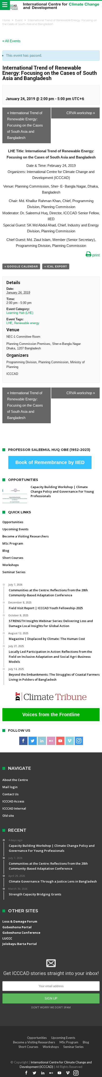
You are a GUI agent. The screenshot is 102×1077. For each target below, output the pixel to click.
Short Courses (12, 558)
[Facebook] (23, 741)
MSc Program (12, 543)
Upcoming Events (15, 529)
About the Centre (15, 780)
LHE (9, 323)
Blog (5, 550)
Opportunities (12, 522)
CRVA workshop (80, 113)
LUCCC (7, 938)
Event (19, 20)
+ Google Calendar (21, 266)
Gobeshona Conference (21, 932)
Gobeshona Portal (17, 927)
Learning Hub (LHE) (19, 313)
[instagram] (79, 741)
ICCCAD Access (13, 801)
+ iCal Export (55, 266)
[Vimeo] (69, 741)
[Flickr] (51, 741)
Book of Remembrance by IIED (49, 462)
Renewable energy (26, 323)
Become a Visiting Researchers (25, 536)
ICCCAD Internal (14, 808)
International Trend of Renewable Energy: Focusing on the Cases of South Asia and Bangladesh (25, 125)
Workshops (10, 565)
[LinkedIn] (42, 741)
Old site (8, 815)
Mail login (10, 787)
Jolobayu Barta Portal (19, 944)
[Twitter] (32, 741)
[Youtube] (60, 741)
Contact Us (10, 794)
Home (6, 20)
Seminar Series (13, 572)
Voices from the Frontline (51, 714)
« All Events (11, 41)
